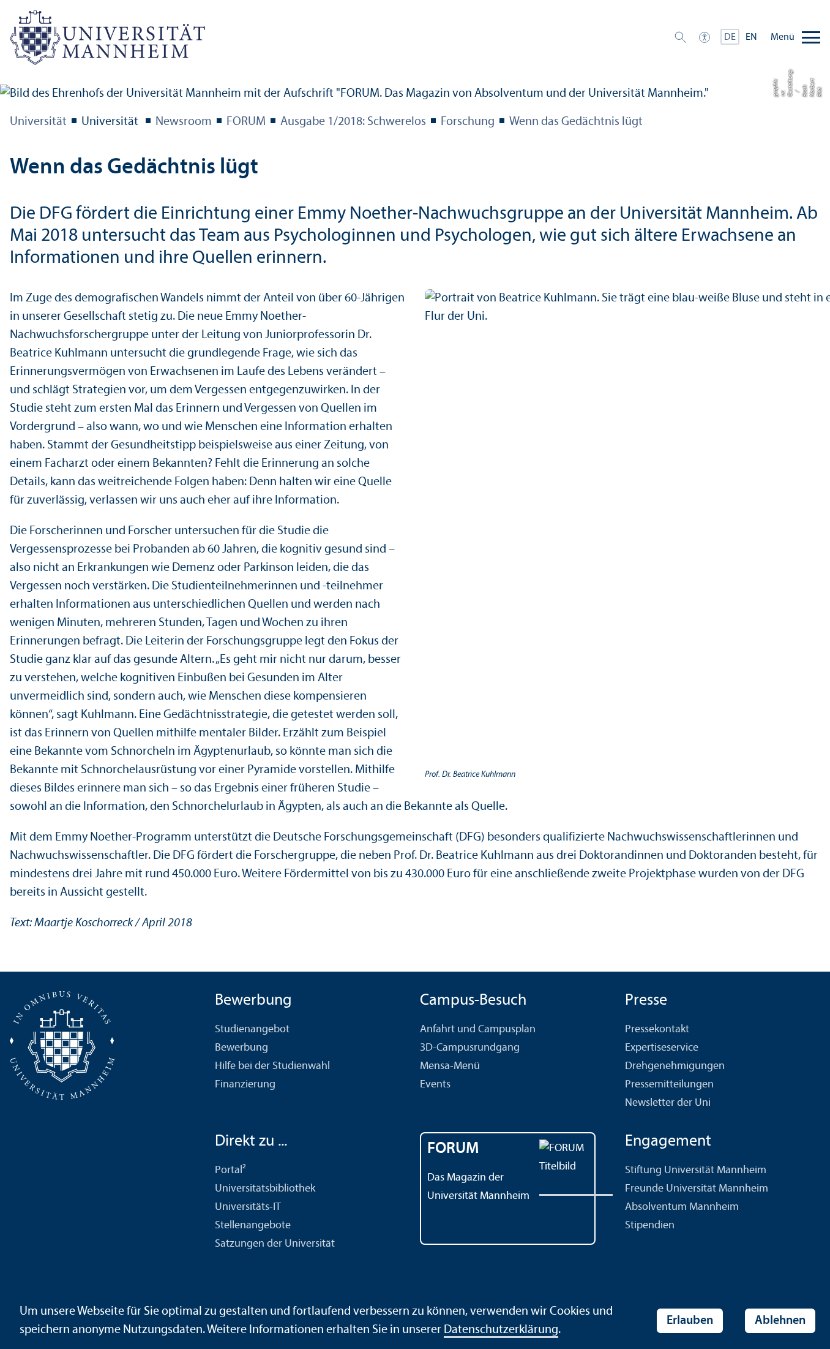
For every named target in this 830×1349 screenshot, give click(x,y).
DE (730, 37)
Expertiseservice (661, 1048)
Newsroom (183, 122)
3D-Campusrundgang (470, 1048)
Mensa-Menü (450, 1066)
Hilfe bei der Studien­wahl (272, 1066)
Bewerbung (241, 1048)
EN (751, 37)
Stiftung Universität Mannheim (695, 1170)
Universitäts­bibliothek (265, 1189)
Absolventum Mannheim (682, 1207)
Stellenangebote (253, 1225)
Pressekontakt (657, 1029)
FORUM (246, 122)
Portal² (230, 1170)
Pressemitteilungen (669, 1084)
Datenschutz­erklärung (501, 1330)
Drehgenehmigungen (675, 1066)
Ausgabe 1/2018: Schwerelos (353, 122)
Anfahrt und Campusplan (478, 1029)
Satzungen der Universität (275, 1244)
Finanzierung (245, 1084)
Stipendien (650, 1225)
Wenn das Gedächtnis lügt (576, 122)
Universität (38, 122)
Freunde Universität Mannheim (696, 1189)
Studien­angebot (252, 1029)
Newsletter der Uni (668, 1103)
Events (435, 1084)
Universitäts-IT (248, 1207)
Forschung (468, 122)
